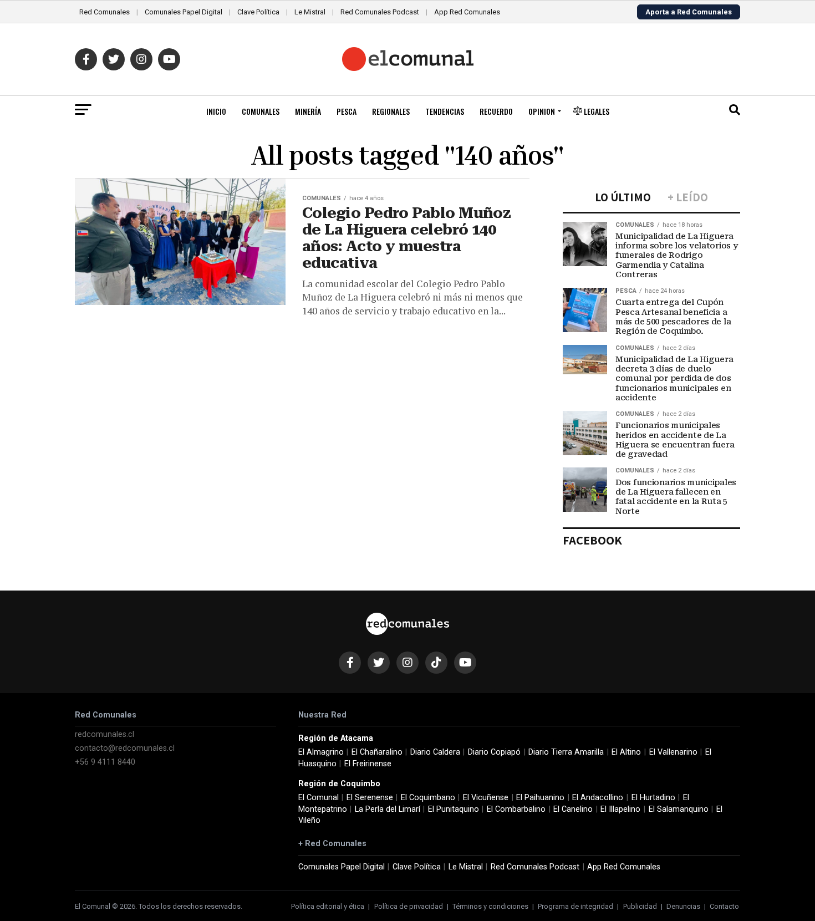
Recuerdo (496, 111)
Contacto (724, 906)
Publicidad (640, 906)
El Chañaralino (377, 752)
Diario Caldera (435, 752)
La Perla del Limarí (387, 809)
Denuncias (683, 906)
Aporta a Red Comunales (688, 12)
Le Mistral (309, 12)
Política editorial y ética (327, 906)
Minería (308, 111)
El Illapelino (620, 809)
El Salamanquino (679, 809)
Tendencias (444, 111)
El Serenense (370, 797)
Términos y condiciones (490, 906)
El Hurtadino (653, 797)
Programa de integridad (575, 906)
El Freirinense (367, 764)
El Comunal (318, 797)
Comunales (260, 111)
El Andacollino (597, 797)
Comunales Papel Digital (183, 12)
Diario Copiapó (494, 752)
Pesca (346, 111)
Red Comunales (104, 12)
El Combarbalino (516, 809)
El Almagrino (321, 752)
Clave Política (258, 12)
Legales (595, 111)
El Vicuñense (485, 797)
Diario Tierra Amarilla (566, 752)
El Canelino (573, 809)
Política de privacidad (408, 906)
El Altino (626, 752)
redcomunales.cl (104, 734)
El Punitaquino (453, 809)
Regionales (391, 111)
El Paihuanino (540, 797)
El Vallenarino (673, 752)
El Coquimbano (428, 797)
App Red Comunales (467, 12)
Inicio (216, 111)
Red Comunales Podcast (379, 12)
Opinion (541, 111)
